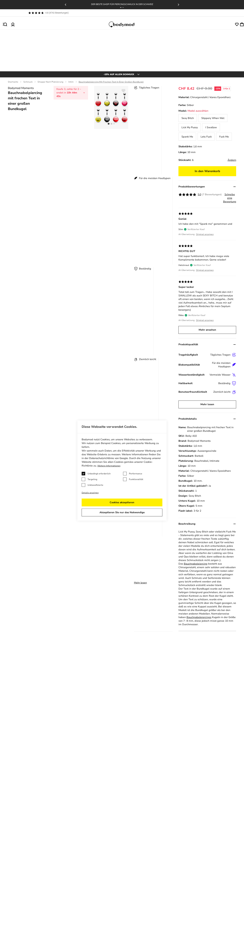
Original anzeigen (205, 234)
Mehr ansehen (207, 329)
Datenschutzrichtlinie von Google (108, 458)
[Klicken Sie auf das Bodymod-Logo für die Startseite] (125, 24)
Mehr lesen (140, 582)
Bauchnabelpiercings (198, 617)
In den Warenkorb (207, 171)
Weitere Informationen (108, 465)
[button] (120, 7)
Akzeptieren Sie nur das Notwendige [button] (122, 512)
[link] (187, 118)
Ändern (232, 160)
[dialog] (122, 470)
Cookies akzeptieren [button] (122, 502)
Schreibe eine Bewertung (229, 198)
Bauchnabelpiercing (195, 563)
